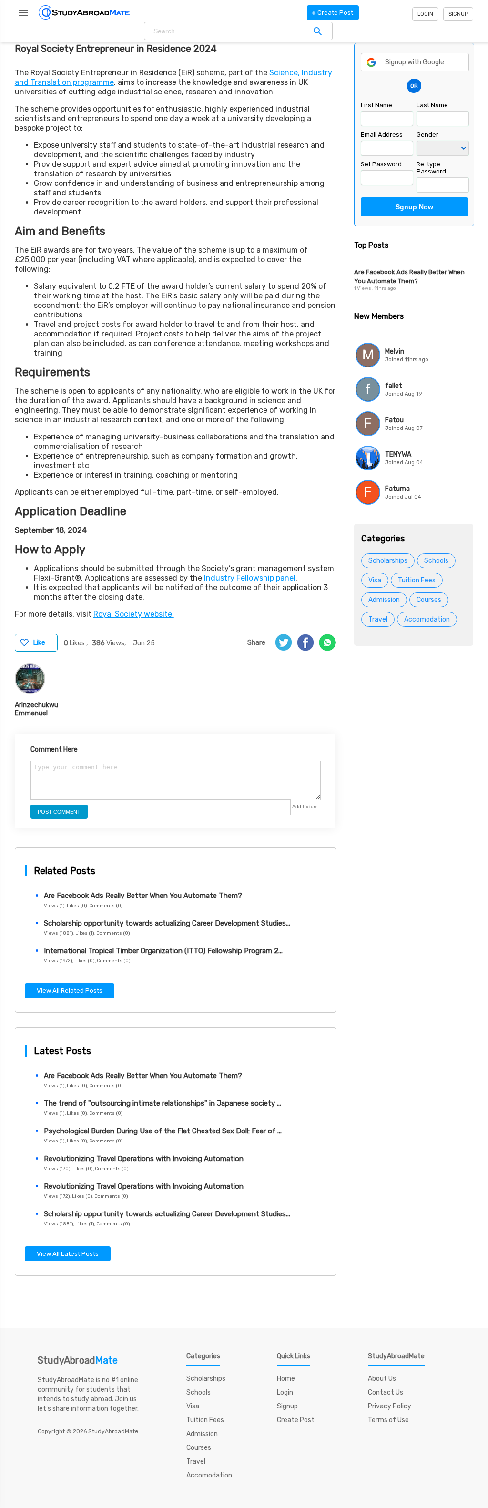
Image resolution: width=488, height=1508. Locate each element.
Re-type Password (431, 168)
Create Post (296, 1420)
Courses (429, 600)
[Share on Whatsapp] (327, 642)
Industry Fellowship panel (249, 577)
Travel (377, 619)
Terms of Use (388, 1420)
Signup (458, 14)
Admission (384, 600)
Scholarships (387, 561)
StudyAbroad (78, 1360)
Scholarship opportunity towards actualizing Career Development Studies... (167, 923)
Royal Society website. (133, 614)
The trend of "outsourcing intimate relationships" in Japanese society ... (162, 1103)
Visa (374, 580)
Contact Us (385, 1392)
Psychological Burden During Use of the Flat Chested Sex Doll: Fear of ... (163, 1131)
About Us (382, 1379)
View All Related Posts (69, 990)
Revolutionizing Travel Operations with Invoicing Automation (144, 1158)
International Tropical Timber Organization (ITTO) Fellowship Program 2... (163, 951)
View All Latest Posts (68, 1253)
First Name (376, 105)
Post (332, 12)
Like (39, 643)
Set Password (381, 164)
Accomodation (427, 619)
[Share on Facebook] (305, 642)
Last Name (432, 105)
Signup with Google (414, 62)
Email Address (382, 134)
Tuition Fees (417, 580)
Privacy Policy (389, 1406)
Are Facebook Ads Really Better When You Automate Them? (143, 895)
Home (286, 1379)
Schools (436, 561)
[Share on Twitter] (283, 642)
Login (425, 14)
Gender (427, 134)
